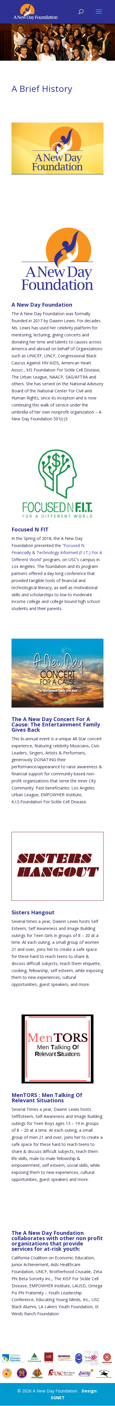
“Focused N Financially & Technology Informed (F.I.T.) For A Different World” (57, 552)
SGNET (58, 1397)
